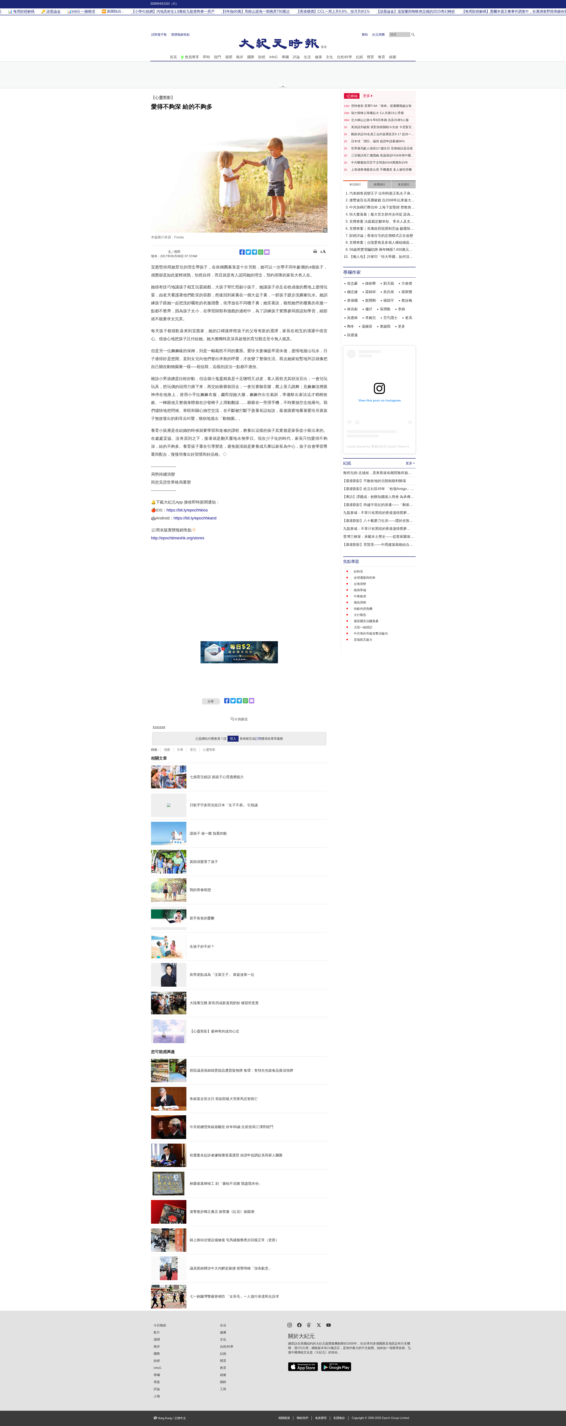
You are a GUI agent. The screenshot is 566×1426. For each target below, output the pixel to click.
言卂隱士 (390, 318)
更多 (401, 326)
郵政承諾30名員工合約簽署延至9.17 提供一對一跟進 (382, 134)
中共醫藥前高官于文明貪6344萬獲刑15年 (379, 162)
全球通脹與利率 (364, 577)
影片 (157, 1332)
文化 (329, 57)
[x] (319, 1325)
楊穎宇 (388, 300)
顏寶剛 (370, 300)
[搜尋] (413, 34)
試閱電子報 (159, 34)
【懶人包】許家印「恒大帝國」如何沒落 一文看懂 (381, 257)
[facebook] (299, 1325)
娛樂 (392, 57)
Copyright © (360, 1418)
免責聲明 (321, 1418)
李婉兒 (370, 318)
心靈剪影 (209, 749)
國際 (250, 57)
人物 (157, 1396)
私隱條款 (339, 1418)
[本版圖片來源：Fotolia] (239, 174)
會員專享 (192, 57)
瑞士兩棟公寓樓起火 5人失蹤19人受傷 (377, 113)
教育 (381, 57)
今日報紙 (160, 1325)
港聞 (228, 57)
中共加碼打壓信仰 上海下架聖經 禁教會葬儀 (382, 207)
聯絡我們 (302, 1418)
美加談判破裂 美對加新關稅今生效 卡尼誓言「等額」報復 (381, 127)
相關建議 (284, 1418)
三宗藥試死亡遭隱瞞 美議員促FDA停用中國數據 (382, 156)
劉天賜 (388, 283)
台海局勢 (360, 584)
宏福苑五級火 (363, 639)
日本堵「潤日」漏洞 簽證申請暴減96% (378, 141)
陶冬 (350, 326)
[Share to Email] (267, 252)
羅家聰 (407, 292)
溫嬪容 (367, 326)
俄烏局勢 (360, 602)
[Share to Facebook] (242, 252)
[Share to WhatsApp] (260, 252)
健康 (318, 57)
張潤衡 (385, 309)
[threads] (309, 1325)
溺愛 (167, 749)
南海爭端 (360, 590)
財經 (261, 57)
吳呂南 (388, 292)
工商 (223, 1389)
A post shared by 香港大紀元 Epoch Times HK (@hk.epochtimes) (392, 446)
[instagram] (289, 1325)
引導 (180, 749)
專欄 (285, 57)
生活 (307, 57)
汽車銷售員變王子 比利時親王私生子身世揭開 (381, 193)
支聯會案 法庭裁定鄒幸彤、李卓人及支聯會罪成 (381, 222)
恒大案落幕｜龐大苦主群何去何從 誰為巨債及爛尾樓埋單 (381, 214)
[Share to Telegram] (254, 252)
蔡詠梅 (407, 300)
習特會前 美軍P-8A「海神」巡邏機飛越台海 (381, 106)
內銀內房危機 (363, 608)
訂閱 (258, 738)
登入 (233, 738)
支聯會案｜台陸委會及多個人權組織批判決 (381, 243)
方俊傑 (407, 283)
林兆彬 (352, 309)
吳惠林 (352, 318)
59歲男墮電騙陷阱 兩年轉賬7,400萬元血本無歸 (381, 250)
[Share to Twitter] (248, 252)
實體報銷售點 (180, 34)
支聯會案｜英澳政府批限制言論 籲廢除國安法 (381, 229)
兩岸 (239, 57)
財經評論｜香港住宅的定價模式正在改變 (381, 235)
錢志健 (352, 292)
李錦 (401, 309)
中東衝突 (360, 596)
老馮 (408, 318)
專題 (157, 1382)
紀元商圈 (378, 34)
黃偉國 (352, 300)
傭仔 (368, 309)
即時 (206, 57)
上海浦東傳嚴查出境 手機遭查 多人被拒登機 (381, 169)
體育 (370, 57)
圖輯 (223, 1382)
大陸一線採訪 (363, 627)
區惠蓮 (352, 335)
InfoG (273, 57)
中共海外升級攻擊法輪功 (371, 633)
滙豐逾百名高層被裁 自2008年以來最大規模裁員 (382, 200)
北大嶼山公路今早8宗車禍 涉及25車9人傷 (380, 120)
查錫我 (385, 326)
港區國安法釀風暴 (366, 621)
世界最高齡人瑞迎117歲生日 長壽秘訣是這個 (382, 148)
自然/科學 (344, 57)
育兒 (193, 749)
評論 (296, 57)
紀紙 (359, 57)
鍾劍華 (370, 283)
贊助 (365, 34)
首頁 (173, 57)
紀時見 (358, 571)
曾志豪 (352, 283)
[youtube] (328, 1325)
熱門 (217, 57)
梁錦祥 (370, 292)
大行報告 (360, 615)
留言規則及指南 (159, 727)
